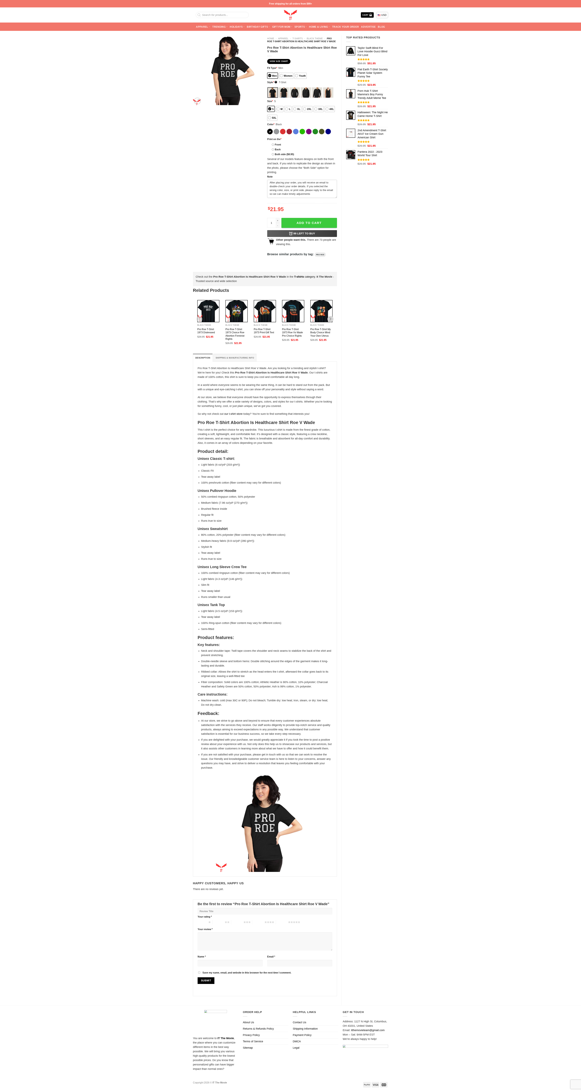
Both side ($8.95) (284, 154)
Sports (299, 26)
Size (270, 101)
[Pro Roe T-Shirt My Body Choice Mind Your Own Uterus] (321, 311)
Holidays (236, 26)
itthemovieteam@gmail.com (368, 1030)
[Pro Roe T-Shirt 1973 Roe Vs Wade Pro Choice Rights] (293, 311)
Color (270, 124)
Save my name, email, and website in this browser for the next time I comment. (246, 972)
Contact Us (299, 1022)
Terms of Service (253, 1041)
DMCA (297, 1041)
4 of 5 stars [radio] (258, 922)
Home (270, 38)
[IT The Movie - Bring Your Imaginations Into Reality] (290, 15)
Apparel (202, 26)
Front (278, 144)
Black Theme (315, 38)
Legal (296, 1047)
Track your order (345, 26)
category (304, 276)
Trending (219, 26)
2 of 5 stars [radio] (218, 922)
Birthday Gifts (257, 26)
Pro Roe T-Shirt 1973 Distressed (206, 331)
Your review (205, 929)
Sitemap (248, 1047)
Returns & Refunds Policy (258, 1028)
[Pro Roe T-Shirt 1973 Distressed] (208, 311)
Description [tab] (202, 358)
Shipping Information (305, 1028)
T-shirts (297, 38)
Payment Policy (302, 1035)
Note (270, 176)
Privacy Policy (251, 1035)
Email (271, 956)
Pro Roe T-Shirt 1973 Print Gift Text (264, 331)
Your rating (205, 916)
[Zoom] (197, 101)
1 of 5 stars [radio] (202, 922)
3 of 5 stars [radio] (237, 922)
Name (202, 956)
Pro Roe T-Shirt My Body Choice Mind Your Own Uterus (320, 332)
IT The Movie (225, 1038)
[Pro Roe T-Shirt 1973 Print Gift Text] (265, 311)
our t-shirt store (233, 413)
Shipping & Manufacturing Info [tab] (235, 358)
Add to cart (309, 223)
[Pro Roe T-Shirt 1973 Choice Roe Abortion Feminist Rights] (236, 311)
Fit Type (272, 68)
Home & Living (318, 26)
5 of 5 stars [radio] (282, 922)
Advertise (368, 26)
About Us (248, 1022)
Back (278, 149)
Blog (381, 26)
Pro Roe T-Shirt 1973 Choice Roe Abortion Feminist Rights (234, 334)
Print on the (274, 139)
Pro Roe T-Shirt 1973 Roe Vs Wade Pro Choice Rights (292, 332)
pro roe (320, 255)
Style (271, 82)
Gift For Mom (281, 26)
